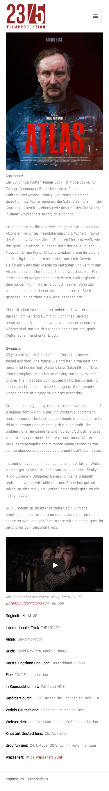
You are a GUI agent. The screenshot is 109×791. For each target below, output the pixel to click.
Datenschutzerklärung (24, 603)
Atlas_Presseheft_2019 (44, 757)
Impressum (15, 779)
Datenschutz (38, 779)
